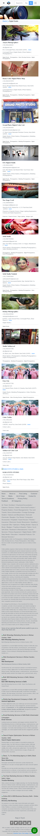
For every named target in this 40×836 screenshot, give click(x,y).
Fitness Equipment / (16, 532)
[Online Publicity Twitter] (16, 823)
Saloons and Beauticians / (17, 515)
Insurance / (6, 522)
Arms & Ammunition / (15, 512)
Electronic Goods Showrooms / (20, 522)
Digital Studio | (18, 52)
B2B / (34, 532)
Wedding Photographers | (28, 247)
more (29, 50)
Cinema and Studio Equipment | (12, 213)
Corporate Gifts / (7, 525)
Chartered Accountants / (24, 505)
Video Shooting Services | (10, 249)
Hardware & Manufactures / (18, 529)
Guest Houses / (23, 520)
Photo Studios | (27, 52)
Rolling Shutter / (26, 525)
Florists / (32, 520)
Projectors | (6, 211)
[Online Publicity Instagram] (20, 823)
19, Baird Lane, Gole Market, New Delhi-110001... (17, 353)
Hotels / (18, 507)
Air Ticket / (5, 505)
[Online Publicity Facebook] (11, 823)
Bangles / (13, 517)
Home (5, 21)
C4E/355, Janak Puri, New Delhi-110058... (15, 424)
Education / (15, 534)
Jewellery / (34, 522)
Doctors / (12, 507)
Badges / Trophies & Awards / (17, 527)
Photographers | (7, 53)
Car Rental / (21, 517)
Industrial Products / (26, 534)
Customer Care (17, 833)
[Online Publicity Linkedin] (25, 823)
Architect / (12, 505)
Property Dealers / (8, 510)
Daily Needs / (6, 534)
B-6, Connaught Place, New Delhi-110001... (15, 50)
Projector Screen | (14, 211)
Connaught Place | (8, 52)
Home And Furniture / (28, 507)
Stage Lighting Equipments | (28, 211)
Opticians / (17, 525)
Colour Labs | (6, 427)
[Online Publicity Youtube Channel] (29, 823)
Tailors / (30, 527)
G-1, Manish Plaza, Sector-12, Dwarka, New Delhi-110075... (20, 388)
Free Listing (25, 833)
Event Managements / (22, 510)
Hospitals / (14, 520)
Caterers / (5, 507)
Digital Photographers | (9, 357)
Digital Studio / (28, 532)
